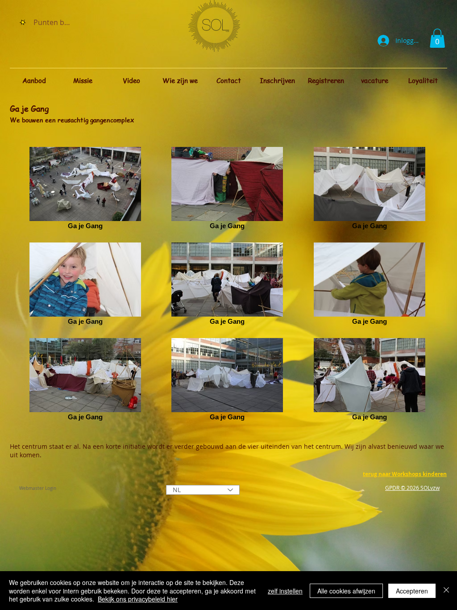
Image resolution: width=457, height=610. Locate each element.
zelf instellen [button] (285, 590)
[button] (437, 38)
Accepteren (412, 590)
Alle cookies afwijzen (346, 590)
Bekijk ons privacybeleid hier (138, 598)
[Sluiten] (446, 590)
